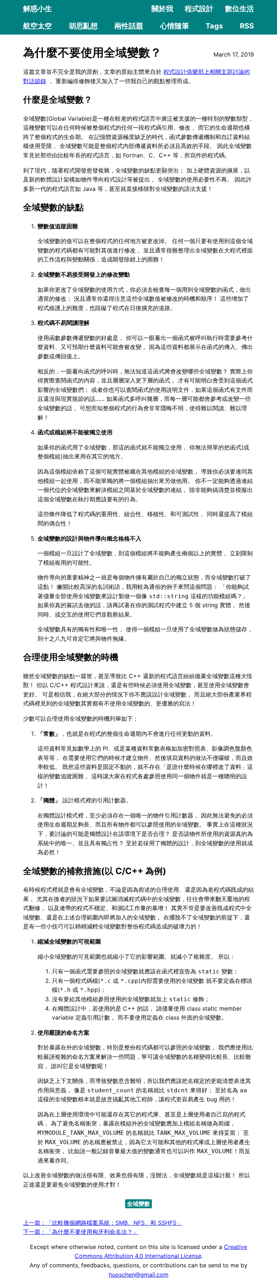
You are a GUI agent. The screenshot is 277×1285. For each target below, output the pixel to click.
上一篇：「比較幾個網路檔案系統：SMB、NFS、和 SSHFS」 (102, 1222)
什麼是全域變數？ (57, 99)
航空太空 (37, 26)
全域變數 (138, 1203)
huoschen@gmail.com (138, 1274)
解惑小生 (37, 8)
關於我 (162, 8)
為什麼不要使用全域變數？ (92, 52)
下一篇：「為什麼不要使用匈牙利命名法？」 (80, 1231)
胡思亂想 (83, 26)
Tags (214, 26)
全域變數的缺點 (53, 207)
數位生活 (239, 8)
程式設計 (199, 8)
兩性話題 (128, 26)
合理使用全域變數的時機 (70, 657)
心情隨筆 (174, 26)
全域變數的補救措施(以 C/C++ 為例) (94, 871)
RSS (247, 26)
